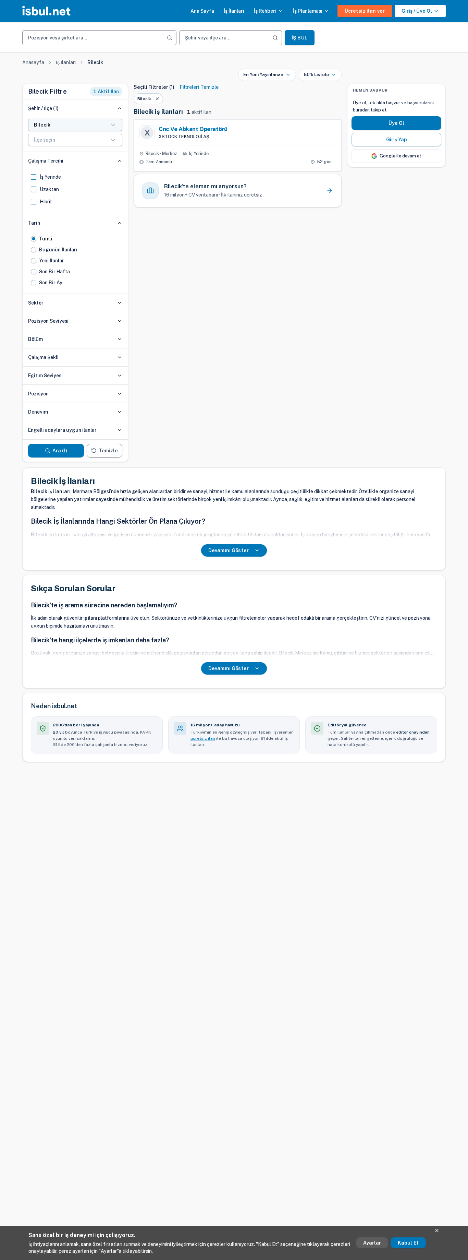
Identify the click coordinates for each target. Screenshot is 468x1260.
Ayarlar (372, 1243)
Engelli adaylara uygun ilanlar (62, 430)
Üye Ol (397, 123)
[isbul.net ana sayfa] (46, 11)
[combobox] (75, 125)
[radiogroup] (75, 260)
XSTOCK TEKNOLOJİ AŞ (184, 136)
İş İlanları (234, 11)
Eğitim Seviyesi (45, 375)
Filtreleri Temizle (199, 87)
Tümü (45, 238)
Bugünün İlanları (58, 249)
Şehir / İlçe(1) (43, 108)
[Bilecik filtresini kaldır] (157, 99)
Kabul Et (408, 1243)
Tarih (34, 223)
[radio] (33, 238)
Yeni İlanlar (51, 260)
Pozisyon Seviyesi (48, 321)
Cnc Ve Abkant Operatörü (193, 129)
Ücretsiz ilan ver (365, 11)
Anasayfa (33, 62)
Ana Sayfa (202, 11)
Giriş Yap (396, 139)
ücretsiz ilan (202, 738)
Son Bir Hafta (54, 271)
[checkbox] (33, 177)
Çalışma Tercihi (45, 161)
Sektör (36, 303)
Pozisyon (38, 393)
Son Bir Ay (50, 282)
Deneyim (38, 412)
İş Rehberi (265, 11)
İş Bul (299, 37)
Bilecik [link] (95, 62)
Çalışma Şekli (43, 357)
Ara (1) (59, 450)
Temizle (108, 450)
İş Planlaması (307, 11)
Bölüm (35, 339)
